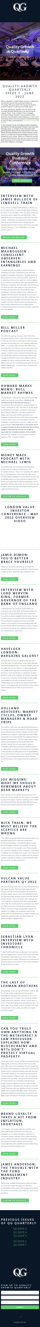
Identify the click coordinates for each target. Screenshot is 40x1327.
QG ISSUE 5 (20, 1228)
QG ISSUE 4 (20, 1232)
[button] (20, 18)
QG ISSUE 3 (20, 1235)
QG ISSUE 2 (20, 1241)
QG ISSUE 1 (20, 1244)
